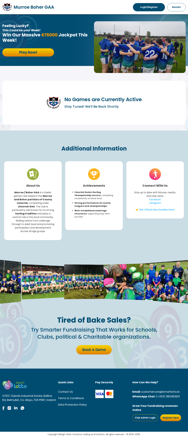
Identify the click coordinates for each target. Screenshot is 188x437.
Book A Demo (94, 349)
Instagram (155, 203)
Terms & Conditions (71, 398)
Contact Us (65, 392)
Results (176, 7)
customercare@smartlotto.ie (160, 392)
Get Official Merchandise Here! (157, 209)
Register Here (171, 417)
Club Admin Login (145, 417)
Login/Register (149, 7)
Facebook (155, 199)
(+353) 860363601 (168, 396)
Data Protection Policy (72, 404)
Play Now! (28, 52)
